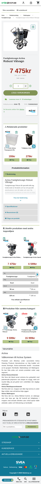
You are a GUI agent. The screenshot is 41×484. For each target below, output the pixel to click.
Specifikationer (11, 206)
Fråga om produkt (13, 218)
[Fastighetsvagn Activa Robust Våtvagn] (20, 36)
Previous (7, 146)
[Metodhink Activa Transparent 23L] (11, 139)
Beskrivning (10, 174)
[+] (30, 86)
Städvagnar (26, 15)
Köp (12, 160)
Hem (3, 15)
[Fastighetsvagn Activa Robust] (11, 321)
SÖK (25, 481)
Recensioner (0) (12, 212)
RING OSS (19, 481)
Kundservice (20, 448)
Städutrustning (13, 15)
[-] (11, 86)
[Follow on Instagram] (16, 415)
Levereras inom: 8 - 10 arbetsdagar (20, 99)
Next (33, 146)
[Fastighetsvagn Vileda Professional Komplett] (30, 321)
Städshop (20, 442)
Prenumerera (32, 426)
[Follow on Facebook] (4, 415)
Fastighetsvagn (6, 17)
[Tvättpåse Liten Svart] (29, 139)
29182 (16, 104)
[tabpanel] (20, 36)
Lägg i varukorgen (20, 93)
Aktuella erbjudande (20, 454)
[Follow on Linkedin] (28, 415)
